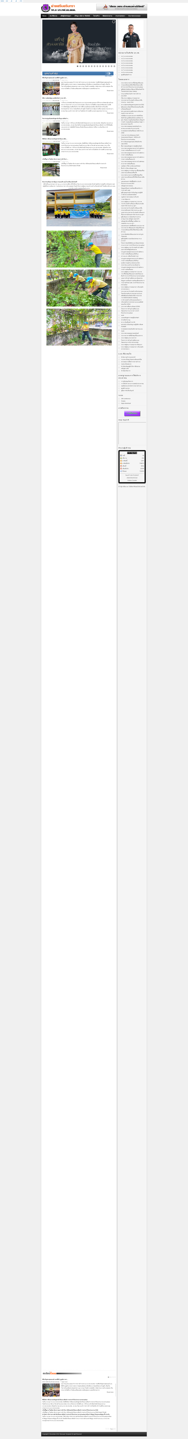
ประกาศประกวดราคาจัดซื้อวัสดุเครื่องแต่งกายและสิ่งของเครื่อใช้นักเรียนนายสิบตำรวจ (132, 177)
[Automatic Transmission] (21, 2)
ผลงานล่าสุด (56, 80)
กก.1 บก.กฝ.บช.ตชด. (127, 56)
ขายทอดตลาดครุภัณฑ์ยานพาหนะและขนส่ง (132, 330)
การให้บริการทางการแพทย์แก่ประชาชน (132, 383)
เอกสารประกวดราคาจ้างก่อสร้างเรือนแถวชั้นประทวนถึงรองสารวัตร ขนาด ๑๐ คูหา (133, 213)
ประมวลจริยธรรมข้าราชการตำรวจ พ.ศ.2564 (131, 95)
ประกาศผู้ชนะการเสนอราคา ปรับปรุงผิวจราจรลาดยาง (132, 288)
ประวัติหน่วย (53, 16)
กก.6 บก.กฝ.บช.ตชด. (127, 68)
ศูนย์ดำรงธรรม (125, 388)
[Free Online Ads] (7, 2)
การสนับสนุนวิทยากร (127, 381)
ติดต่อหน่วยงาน (107, 16)
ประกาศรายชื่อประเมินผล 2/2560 (130, 306)
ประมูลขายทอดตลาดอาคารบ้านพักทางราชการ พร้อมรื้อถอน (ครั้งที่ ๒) (132, 259)
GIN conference (125, 398)
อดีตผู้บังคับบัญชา (65, 16)
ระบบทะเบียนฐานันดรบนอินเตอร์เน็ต (131, 359)
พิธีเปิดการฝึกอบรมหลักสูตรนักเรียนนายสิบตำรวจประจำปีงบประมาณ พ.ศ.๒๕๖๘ (64, 1399)
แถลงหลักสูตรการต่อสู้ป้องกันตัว (130, 317)
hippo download (126, 403)
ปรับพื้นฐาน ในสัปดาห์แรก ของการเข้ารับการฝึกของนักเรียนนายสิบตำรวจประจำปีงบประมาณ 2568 (70, 1410)
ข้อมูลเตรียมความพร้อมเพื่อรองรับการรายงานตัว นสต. (131, 189)
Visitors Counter (132, 480)
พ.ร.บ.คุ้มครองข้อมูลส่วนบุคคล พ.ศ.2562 (132, 104)
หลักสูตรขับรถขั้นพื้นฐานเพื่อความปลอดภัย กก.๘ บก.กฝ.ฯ (130, 222)
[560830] (131, 49)
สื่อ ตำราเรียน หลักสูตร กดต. (129, 168)
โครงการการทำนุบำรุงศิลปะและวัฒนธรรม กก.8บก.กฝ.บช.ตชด (130, 341)
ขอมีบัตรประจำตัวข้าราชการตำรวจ (131, 386)
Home (44, 16)
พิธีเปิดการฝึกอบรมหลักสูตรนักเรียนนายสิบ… (54, 139)
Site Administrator (134, 16)
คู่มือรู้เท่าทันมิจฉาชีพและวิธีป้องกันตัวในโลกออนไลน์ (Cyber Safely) (132, 90)
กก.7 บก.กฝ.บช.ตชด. (127, 70)
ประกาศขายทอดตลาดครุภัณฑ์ (130, 333)
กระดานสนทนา (120, 16)
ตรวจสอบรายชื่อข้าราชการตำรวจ (130, 362)
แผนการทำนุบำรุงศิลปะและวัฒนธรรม (132, 278)
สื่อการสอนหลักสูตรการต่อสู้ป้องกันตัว (131, 146)
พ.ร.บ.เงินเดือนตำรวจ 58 (128, 322)
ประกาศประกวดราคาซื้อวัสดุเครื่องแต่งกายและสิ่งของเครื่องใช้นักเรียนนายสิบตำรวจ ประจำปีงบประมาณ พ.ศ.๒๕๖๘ (132, 85)
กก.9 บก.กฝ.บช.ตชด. (127, 72)
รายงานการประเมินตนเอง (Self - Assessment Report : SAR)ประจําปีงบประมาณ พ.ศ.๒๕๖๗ (131, 137)
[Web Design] (2, 2)
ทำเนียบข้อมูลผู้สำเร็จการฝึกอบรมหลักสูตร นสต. (130, 367)
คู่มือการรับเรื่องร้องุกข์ (127, 390)
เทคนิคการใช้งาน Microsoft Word (130, 166)
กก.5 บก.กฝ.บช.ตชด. (127, 65)
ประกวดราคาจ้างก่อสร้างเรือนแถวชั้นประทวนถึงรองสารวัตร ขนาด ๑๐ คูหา (131, 209)
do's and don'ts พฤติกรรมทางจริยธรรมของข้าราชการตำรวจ (132, 112)
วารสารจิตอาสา (125, 199)
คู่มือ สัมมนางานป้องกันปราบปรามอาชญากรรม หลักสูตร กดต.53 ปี (131, 218)
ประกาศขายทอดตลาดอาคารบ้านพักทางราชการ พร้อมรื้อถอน (132, 154)
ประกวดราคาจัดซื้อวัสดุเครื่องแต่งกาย (132, 335)
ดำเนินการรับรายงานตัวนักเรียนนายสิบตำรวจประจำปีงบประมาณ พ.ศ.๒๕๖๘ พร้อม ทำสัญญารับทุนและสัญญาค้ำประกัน (75, 1414)
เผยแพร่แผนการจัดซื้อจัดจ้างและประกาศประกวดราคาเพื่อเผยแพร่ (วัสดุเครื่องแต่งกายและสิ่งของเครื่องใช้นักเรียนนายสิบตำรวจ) (132, 229)
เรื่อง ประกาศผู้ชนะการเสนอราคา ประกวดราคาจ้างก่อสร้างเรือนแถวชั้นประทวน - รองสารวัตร (131, 100)
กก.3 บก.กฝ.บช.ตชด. (127, 61)
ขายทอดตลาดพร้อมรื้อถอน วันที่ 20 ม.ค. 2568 (132, 132)
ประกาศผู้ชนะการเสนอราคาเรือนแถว (131, 344)
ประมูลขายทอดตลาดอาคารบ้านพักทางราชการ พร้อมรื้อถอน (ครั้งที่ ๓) (132, 253)
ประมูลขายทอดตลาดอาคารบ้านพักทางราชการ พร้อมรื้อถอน (132, 268)
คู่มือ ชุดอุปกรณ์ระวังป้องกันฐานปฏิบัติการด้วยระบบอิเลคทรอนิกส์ (132, 193)
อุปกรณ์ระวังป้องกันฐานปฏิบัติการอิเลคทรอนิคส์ (132, 325)
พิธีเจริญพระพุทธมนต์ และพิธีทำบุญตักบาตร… (55, 78)
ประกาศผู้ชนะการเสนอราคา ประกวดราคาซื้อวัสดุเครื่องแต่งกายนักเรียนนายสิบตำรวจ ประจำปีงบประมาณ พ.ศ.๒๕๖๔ (132, 274)
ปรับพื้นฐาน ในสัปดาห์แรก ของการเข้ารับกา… (55, 159)
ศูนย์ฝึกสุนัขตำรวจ (126, 74)
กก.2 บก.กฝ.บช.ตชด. (127, 58)
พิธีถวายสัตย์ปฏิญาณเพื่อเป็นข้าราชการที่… (54, 98)
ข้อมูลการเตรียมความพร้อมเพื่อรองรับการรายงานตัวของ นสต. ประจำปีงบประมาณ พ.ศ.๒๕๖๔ (132, 282)
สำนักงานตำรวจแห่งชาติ (128, 357)
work (122, 315)
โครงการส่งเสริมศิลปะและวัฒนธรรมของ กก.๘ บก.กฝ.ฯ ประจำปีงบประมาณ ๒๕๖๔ (132, 244)
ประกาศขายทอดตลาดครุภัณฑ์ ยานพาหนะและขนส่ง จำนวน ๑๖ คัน (131, 127)
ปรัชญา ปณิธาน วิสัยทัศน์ (82, 16)
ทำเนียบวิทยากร (125, 371)
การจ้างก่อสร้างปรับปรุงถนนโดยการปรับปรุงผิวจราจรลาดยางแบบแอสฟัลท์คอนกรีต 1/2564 (132, 302)
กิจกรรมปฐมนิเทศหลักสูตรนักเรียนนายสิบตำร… (55, 118)
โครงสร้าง (96, 16)
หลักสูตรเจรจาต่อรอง (127, 186)
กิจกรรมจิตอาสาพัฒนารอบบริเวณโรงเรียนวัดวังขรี (59, 182)
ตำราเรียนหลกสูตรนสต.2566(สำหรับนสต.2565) (131, 143)
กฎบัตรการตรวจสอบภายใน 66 (130, 197)
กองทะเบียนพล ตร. (126, 364)
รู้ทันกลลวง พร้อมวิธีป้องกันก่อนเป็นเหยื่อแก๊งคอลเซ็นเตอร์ (132, 108)
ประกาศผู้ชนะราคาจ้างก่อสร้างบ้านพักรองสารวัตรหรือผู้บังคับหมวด (132, 248)
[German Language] (11, 2)
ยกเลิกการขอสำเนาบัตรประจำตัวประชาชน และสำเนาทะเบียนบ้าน (130, 264)
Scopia (123, 401)
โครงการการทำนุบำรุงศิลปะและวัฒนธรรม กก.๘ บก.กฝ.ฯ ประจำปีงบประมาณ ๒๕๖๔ (130, 311)
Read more (110, 90)
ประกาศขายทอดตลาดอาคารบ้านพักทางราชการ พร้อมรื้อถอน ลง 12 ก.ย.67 (132, 149)
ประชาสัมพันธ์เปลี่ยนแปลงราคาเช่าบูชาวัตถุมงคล (132, 235)
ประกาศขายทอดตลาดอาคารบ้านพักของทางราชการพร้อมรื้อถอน (132, 162)
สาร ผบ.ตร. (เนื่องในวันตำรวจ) (129, 256)
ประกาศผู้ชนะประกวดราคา (129, 338)
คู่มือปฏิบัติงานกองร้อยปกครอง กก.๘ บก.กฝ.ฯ (131, 239)
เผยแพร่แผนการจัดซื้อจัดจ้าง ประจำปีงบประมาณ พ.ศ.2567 (131, 182)
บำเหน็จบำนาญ (125, 320)
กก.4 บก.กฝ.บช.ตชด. (127, 63)
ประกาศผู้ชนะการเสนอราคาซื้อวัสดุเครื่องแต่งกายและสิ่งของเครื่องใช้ (132, 171)
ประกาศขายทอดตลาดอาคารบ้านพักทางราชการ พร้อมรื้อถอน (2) (132, 158)
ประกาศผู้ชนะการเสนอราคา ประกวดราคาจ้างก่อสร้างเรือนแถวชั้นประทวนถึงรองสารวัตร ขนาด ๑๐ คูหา (132, 204)
